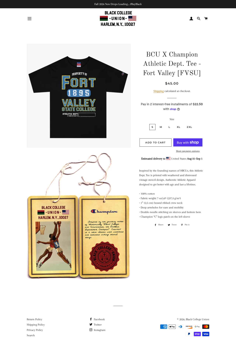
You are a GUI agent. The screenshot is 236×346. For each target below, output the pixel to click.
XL (179, 126)
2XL (189, 126)
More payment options (188, 151)
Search (31, 335)
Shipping (158, 91)
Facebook (99, 319)
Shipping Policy (36, 324)
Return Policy (34, 319)
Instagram (99, 330)
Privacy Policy (35, 330)
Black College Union (197, 319)
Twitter (97, 324)
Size (172, 119)
